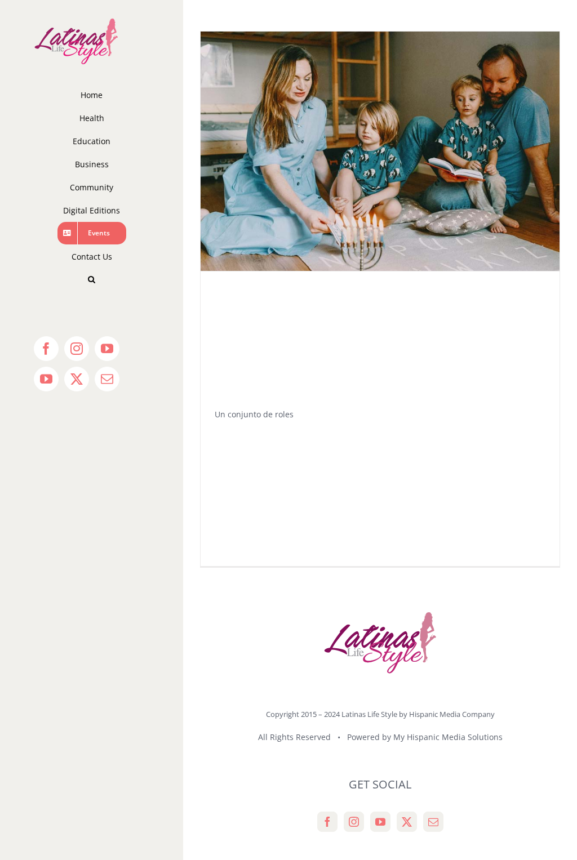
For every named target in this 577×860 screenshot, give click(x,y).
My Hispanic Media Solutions (448, 737)
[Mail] (433, 822)
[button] (91, 279)
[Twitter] (407, 822)
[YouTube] (380, 822)
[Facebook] (327, 822)
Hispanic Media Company (452, 714)
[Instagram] (354, 822)
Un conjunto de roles (254, 414)
